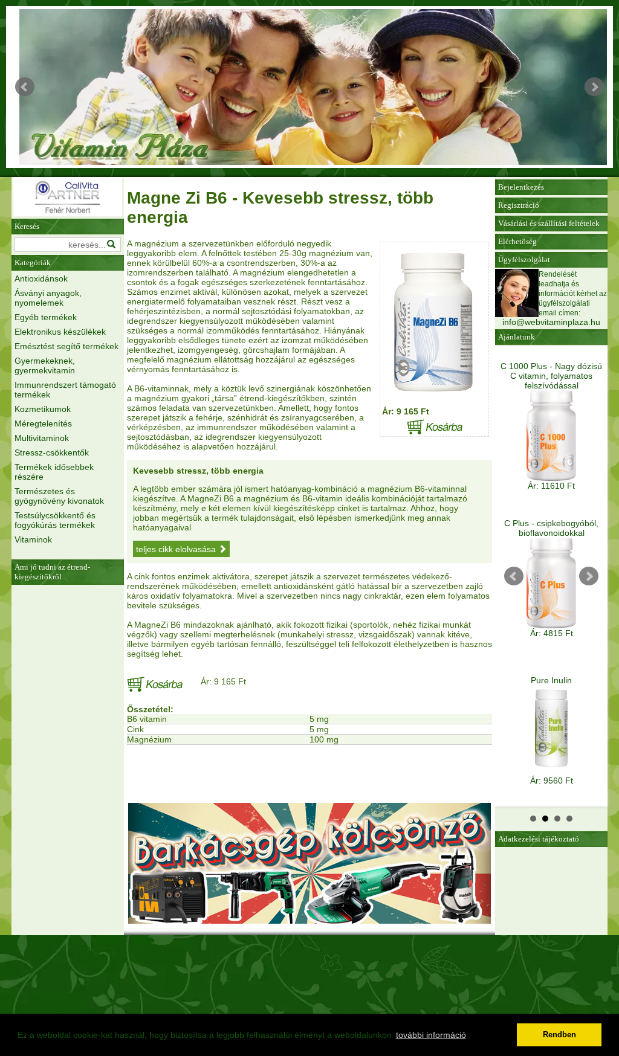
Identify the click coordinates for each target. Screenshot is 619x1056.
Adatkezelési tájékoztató (538, 838)
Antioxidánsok (41, 278)
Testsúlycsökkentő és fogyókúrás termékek (55, 520)
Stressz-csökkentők (52, 452)
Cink (135, 729)
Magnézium (149, 739)
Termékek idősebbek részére (54, 471)
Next (594, 87)
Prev (24, 87)
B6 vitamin (147, 719)
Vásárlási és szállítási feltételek (549, 223)
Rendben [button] (559, 1035)
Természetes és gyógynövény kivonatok (59, 496)
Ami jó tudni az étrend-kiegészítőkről (52, 571)
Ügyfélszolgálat (524, 259)
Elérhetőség (517, 241)
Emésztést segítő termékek (66, 346)
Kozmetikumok (43, 409)
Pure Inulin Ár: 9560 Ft (551, 730)
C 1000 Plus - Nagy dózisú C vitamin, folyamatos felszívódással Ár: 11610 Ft (551, 426)
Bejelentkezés (521, 187)
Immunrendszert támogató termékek (65, 389)
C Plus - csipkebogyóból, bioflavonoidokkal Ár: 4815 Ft (551, 578)
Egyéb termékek (46, 317)
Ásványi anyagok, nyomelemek (48, 297)
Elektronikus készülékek (60, 331)
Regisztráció (518, 205)
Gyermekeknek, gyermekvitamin (45, 365)
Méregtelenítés (43, 423)
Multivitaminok (42, 438)
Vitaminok (33, 539)
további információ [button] (431, 1035)
